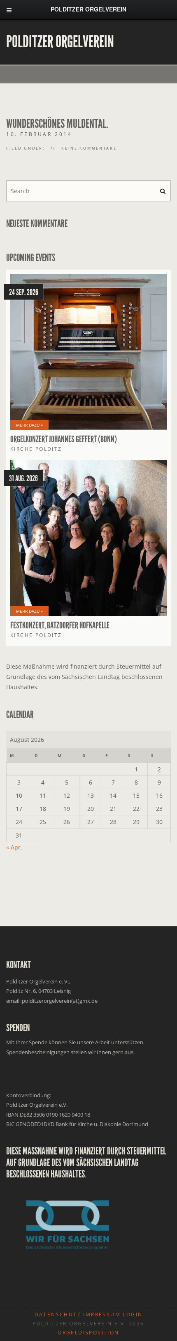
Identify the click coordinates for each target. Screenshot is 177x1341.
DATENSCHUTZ (58, 1314)
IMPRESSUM (102, 1314)
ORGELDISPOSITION (88, 1332)
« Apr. (14, 847)
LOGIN (132, 1314)
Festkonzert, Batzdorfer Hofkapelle (59, 625)
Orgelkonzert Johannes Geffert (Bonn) (63, 439)
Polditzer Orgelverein (60, 42)
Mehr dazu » (29, 425)
